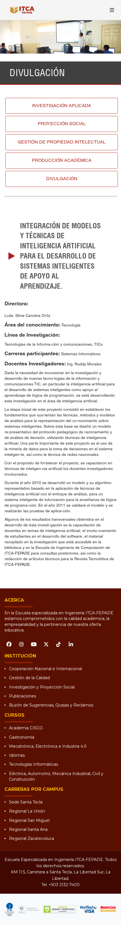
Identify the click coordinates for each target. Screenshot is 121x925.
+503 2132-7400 (64, 884)
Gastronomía (21, 737)
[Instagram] (21, 644)
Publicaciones (22, 696)
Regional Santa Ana (28, 829)
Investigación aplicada (61, 105)
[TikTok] (58, 644)
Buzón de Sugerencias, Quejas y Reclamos (51, 705)
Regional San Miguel (29, 820)
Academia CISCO (26, 727)
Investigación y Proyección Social (42, 687)
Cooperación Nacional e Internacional (45, 668)
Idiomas (17, 755)
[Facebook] (9, 644)
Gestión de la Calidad (29, 677)
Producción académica (61, 160)
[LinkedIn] (70, 644)
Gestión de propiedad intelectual (62, 142)
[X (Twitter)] (46, 644)
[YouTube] (33, 644)
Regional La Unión (27, 811)
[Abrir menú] (111, 10)
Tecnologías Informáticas (33, 764)
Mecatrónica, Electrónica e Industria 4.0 (48, 746)
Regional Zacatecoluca (31, 838)
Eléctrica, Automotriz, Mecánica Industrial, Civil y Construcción (56, 776)
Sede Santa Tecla (25, 802)
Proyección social (62, 123)
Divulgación (61, 178)
